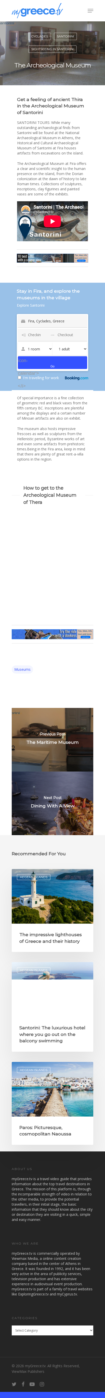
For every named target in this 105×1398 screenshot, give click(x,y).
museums (22, 669)
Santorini (65, 36)
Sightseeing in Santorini (52, 49)
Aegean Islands (33, 877)
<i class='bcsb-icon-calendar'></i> (21, 361)
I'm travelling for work (41, 377)
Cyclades (39, 36)
